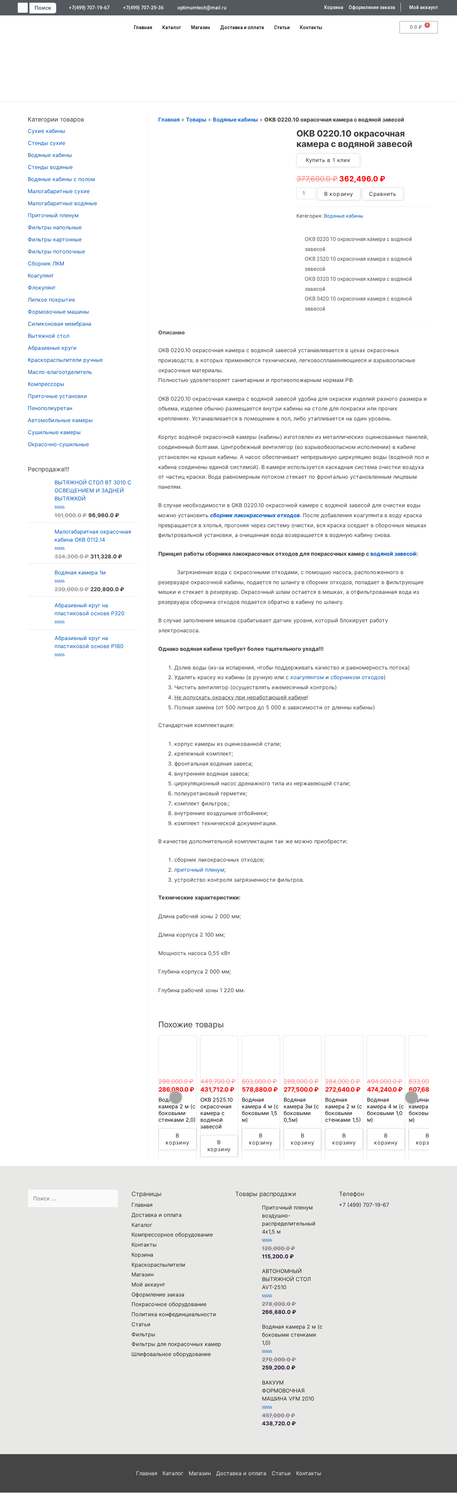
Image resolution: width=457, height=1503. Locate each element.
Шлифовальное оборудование (171, 1354)
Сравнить (382, 193)
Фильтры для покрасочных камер (176, 1344)
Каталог (171, 27)
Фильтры (143, 1334)
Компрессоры (46, 384)
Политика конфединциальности (173, 1314)
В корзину (338, 193)
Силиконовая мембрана (59, 323)
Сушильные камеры (54, 432)
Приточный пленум (53, 215)
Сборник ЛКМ (46, 263)
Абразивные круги (52, 347)
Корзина (142, 1254)
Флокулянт (42, 287)
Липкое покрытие (51, 299)
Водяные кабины (50, 155)
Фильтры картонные (55, 239)
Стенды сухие (46, 143)
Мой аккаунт (148, 1284)
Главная (143, 27)
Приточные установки (57, 396)
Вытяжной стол (48, 335)
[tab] (171, 332)
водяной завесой (393, 553)
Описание (171, 332)
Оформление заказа (157, 1294)
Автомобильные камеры (60, 420)
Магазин (200, 27)
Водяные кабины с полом (61, 179)
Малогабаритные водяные (62, 203)
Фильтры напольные (55, 227)
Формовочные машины (58, 311)
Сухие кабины (46, 131)
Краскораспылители (158, 1264)
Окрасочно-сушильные (58, 444)
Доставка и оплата (242, 27)
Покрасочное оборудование (168, 1304)
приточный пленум (199, 869)
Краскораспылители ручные (65, 360)
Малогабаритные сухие (59, 191)
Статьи (282, 27)
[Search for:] (73, 1198)
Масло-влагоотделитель (60, 372)
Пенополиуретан (50, 408)
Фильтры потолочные (56, 251)
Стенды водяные (50, 167)
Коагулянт (41, 275)
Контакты (311, 27)
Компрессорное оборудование (172, 1234)
